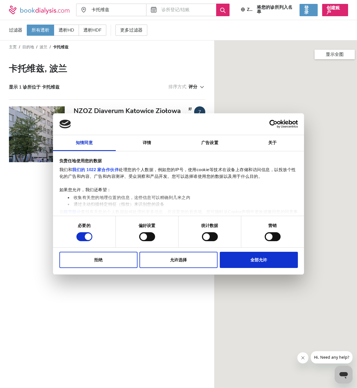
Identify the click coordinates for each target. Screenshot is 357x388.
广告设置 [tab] (209, 142)
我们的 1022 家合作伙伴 (95, 169)
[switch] (147, 236)
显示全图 (335, 54)
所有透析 (40, 30)
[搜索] (223, 10)
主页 (13, 47)
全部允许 (258, 260)
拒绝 (98, 260)
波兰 (43, 47)
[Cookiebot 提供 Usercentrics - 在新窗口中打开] (273, 124)
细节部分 (72, 211)
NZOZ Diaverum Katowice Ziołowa (127, 110)
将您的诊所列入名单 (275, 9)
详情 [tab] (147, 142)
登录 (306, 10)
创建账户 (333, 10)
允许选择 (178, 260)
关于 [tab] (272, 142)
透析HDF (92, 30)
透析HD (66, 30)
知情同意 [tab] (84, 142)
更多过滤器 (131, 30)
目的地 (28, 47)
